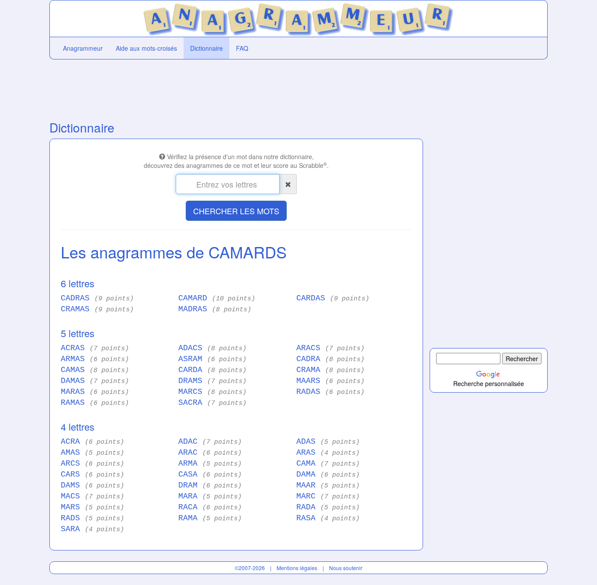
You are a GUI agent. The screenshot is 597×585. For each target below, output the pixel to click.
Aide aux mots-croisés (146, 48)
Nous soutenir (345, 567)
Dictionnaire (206, 48)
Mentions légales (297, 567)
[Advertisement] (236, 88)
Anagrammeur (83, 48)
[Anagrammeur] (299, 17)
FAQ (242, 48)
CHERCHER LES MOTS (236, 210)
